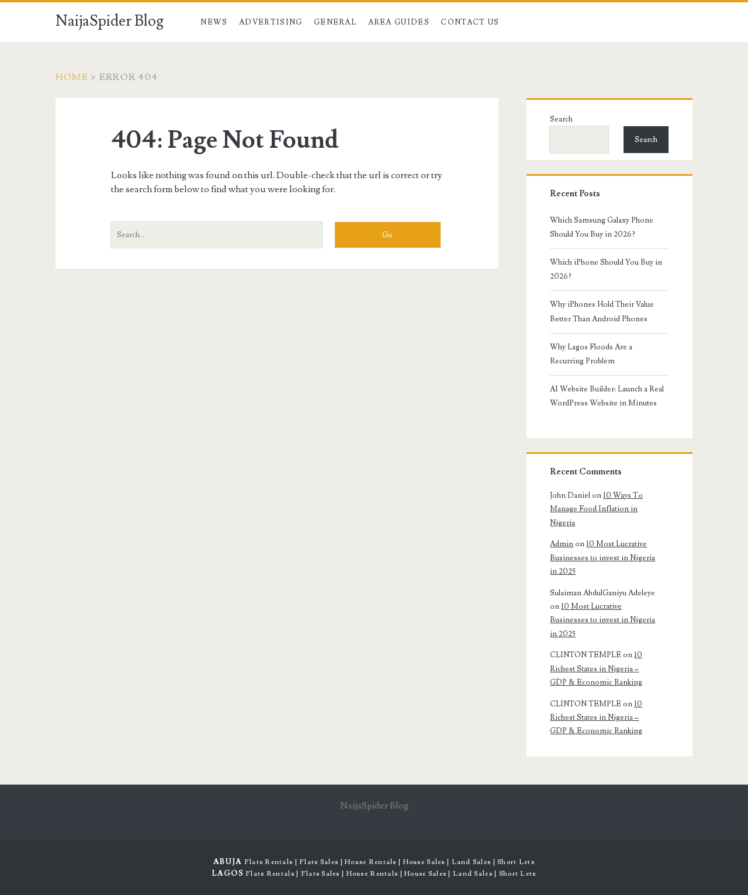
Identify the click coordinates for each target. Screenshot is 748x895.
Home (72, 77)
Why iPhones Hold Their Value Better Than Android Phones (602, 311)
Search (561, 119)
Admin (561, 544)
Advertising (270, 22)
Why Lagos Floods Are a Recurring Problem (591, 354)
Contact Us (470, 22)
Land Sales (471, 862)
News (213, 22)
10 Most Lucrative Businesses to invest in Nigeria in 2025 (602, 557)
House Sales (424, 862)
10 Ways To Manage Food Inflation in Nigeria (596, 509)
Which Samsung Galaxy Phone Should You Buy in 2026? (601, 227)
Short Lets (516, 862)
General (335, 22)
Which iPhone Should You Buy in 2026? (606, 269)
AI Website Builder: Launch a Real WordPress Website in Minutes (607, 396)
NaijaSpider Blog (110, 21)
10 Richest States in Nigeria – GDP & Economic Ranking (596, 668)
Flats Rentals (268, 862)
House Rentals (371, 862)
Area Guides (399, 22)
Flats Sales (318, 862)
